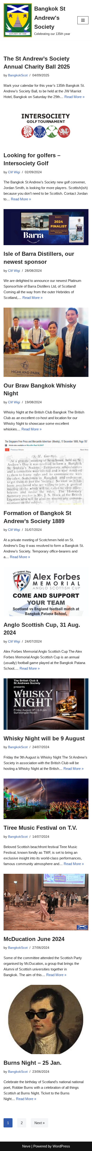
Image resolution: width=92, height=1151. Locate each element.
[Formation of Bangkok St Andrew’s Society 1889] (46, 471)
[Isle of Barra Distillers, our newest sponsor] (46, 227)
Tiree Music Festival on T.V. (40, 828)
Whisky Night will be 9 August (44, 738)
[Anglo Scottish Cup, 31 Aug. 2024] (46, 591)
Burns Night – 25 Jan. (33, 1063)
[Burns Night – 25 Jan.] (46, 1019)
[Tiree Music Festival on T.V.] (46, 799)
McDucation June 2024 (34, 939)
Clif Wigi (14, 172)
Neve (26, 1146)
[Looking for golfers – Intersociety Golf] (46, 127)
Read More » (74, 97)
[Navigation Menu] (82, 20)
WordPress (61, 1146)
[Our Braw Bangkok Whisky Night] (46, 342)
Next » (39, 1123)
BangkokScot (18, 75)
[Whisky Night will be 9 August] (46, 704)
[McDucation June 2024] (46, 902)
